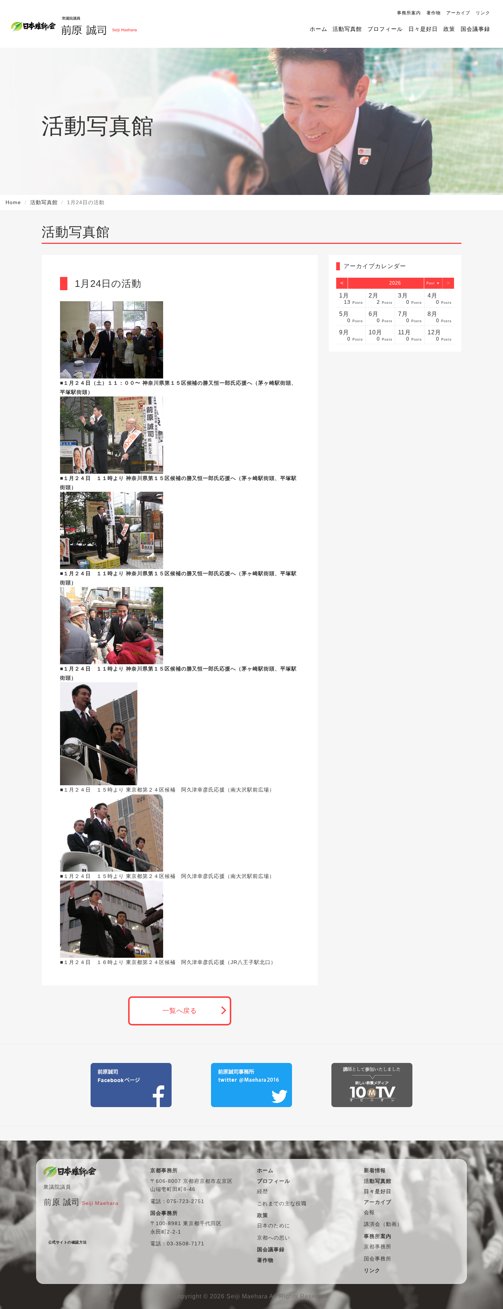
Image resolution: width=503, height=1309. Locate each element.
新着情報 (375, 1170)
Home (13, 202)
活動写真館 (347, 29)
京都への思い (273, 1238)
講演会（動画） (383, 1224)
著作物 (433, 12)
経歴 (262, 1191)
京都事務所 (377, 1246)
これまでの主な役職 (282, 1203)
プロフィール (385, 29)
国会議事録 (475, 29)
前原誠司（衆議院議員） (99, 24)
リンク (483, 12)
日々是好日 (423, 29)
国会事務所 (377, 1259)
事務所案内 (409, 12)
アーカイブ (458, 12)
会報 (369, 1212)
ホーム (318, 29)
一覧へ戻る (179, 1010)
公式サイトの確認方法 (67, 1242)
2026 (395, 283)
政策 (449, 29)
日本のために (273, 1225)
